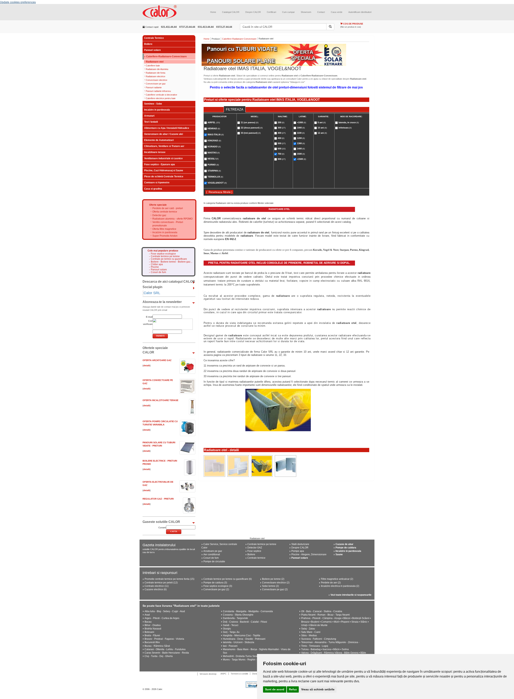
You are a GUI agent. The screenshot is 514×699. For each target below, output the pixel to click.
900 (282, 159)
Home (213, 12)
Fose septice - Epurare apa (159, 164)
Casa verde (336, 12)
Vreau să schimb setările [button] (318, 689)
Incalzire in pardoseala (157, 109)
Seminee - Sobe (153, 103)
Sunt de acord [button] (274, 689)
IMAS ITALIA (216, 134)
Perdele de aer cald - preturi (167, 208)
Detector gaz (159, 215)
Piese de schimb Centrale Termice (163, 176)
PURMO (213, 164)
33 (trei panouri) (251, 133)
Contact (321, 12)
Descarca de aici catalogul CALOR (169, 281)
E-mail (149, 317)
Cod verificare (148, 322)
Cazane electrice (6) (156, 589)
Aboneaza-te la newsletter (162, 302)
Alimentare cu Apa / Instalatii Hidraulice (166, 128)
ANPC (223, 673)
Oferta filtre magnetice (164, 229)
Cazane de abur (344, 544)
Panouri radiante (154, 87)
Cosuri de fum (158, 272)
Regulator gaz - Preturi (158, 499)
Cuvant (162, 527)
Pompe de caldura (346, 547)
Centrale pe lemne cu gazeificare (169, 259)
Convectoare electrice (156, 80)
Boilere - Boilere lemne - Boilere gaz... (171, 262)
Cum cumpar (288, 12)
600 (282, 148)
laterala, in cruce (349, 122)
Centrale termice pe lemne (165, 256)
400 (282, 133)
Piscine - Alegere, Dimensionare (308, 554)
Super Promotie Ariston (164, 235)
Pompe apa (297, 551)
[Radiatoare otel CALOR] (214, 466)
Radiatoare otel (154, 61)
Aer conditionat (211, 554)
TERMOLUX (215, 177)
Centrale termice (256, 557)
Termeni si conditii (239, 673)
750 (281, 154)
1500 (301, 154)
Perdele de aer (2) (331, 582)
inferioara (345, 127)
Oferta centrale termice (164, 211)
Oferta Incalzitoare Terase (160, 400)
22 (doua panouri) (252, 127)
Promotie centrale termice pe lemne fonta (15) (169, 579)
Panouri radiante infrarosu (158, 91)
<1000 (301, 122)
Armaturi (149, 115)
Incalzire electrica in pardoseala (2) (340, 586)
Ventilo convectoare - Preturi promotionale (167, 224)
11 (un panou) (249, 122)
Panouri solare (152, 50)
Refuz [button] (293, 689)
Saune (339, 554)
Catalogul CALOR (230, 12)
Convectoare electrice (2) (276, 582)
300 (282, 127)
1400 (301, 148)
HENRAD (214, 128)
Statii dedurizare (300, 544)
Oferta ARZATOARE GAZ (157, 360)
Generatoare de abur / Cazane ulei (163, 134)
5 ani (322, 122)
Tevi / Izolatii (151, 121)
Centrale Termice (154, 38)
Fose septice (254, 551)
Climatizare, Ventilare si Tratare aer (164, 146)
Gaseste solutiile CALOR (161, 521)
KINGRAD (214, 140)
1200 (301, 138)
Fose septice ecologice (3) (217, 586)
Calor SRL (152, 293)
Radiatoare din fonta (155, 73)
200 (281, 122)
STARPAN (214, 170)
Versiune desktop (208, 674)
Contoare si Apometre (156, 182)
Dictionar (256, 673)
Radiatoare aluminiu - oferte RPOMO (172, 218)
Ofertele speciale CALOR (155, 350)
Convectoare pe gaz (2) (216, 589)
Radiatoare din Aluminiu (157, 69)
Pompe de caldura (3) (215, 582)
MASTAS (214, 152)
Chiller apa (157, 264)
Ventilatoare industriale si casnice (163, 158)
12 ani (322, 133)
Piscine (155, 267)
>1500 (301, 159)
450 (281, 138)
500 (282, 143)
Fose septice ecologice (163, 254)
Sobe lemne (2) (270, 586)
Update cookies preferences (18, 2)
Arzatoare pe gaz (212, 551)
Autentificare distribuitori (359, 12)
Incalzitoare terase (154, 152)
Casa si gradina (153, 188)
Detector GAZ (254, 547)
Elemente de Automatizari (159, 140)
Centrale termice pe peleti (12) (161, 582)
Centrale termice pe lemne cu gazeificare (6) (227, 579)
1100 (301, 133)
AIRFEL (214, 122)
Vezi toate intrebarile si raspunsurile (350, 594)
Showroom (306, 12)
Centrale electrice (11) (157, 586)
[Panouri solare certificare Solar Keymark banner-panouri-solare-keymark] (286, 55)
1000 (301, 127)
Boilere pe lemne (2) (273, 579)
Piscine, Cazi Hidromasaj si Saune (163, 170)
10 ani (322, 127)
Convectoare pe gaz (156, 83)
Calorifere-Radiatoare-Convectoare (166, 56)
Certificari (271, 12)
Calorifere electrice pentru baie (160, 98)
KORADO (214, 146)
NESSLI (213, 158)
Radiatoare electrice (155, 76)
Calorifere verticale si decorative (161, 94)
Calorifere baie (153, 65)
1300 (301, 143)
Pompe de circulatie (214, 561)
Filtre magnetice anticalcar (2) (337, 579)
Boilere (148, 44)
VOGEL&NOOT (217, 183)
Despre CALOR (253, 12)
